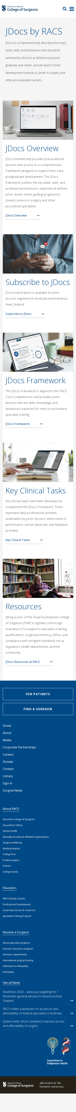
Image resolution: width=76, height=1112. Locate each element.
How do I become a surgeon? (18, 948)
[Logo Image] (20, 10)
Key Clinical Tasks (18, 540)
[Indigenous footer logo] (59, 1051)
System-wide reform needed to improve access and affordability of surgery (33, 1023)
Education (9, 888)
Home (7, 726)
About (7, 733)
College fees (9, 854)
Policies (7, 865)
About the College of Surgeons (19, 819)
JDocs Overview (16, 215)
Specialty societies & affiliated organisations (26, 836)
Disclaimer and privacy (51, 1086)
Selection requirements (15, 954)
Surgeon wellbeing (12, 842)
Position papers (11, 860)
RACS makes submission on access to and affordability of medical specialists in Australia (32, 1011)
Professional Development (17, 904)
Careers (8, 754)
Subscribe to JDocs (18, 314)
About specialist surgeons (16, 942)
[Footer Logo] (17, 1085)
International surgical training (18, 960)
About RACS (11, 809)
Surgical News (12, 790)
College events (10, 871)
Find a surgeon (38, 709)
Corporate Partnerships (19, 747)
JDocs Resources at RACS (23, 662)
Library (8, 776)
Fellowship (8, 972)
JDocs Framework (18, 424)
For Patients (38, 694)
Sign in (7, 783)
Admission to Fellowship (15, 966)
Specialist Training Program (17, 916)
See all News (11, 983)
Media (7, 740)
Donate (8, 762)
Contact (8, 769)
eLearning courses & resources (19, 910)
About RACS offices (13, 825)
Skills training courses (14, 898)
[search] (66, 9)
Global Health (10, 831)
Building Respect (11, 848)
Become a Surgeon (16, 932)
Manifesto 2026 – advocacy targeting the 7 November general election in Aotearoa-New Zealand (32, 996)
